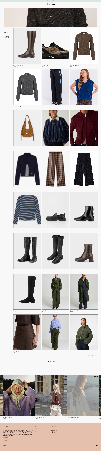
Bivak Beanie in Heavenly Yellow (8, 417)
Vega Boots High (44, 269)
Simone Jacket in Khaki (45, 310)
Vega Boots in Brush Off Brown (75, 269)
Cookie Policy (53, 432)
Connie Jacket (72, 351)
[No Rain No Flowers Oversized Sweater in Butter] (83, 395)
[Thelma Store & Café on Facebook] (96, 446)
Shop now (50, 372)
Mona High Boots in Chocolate (18, 65)
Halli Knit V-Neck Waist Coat (74, 106)
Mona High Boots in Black (17, 310)
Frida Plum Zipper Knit (73, 147)
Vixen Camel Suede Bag (17, 147)
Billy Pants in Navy (44, 106)
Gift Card (36, 429)
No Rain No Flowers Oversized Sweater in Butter (74, 417)
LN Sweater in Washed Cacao (39, 417)
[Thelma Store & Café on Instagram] (97, 446)
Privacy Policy (53, 431)
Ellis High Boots (15, 269)
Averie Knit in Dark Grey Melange (18, 106)
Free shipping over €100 (50, 0)
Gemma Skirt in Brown (16, 351)
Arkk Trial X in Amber (45, 65)
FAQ (51, 428)
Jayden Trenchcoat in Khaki (74, 310)
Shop (36, 428)
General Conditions (54, 429)
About (36, 430)
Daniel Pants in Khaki (45, 351)
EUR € (4, 445)
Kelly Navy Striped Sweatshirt (46, 147)
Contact (36, 431)
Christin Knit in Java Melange (74, 65)
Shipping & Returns (54, 430)
